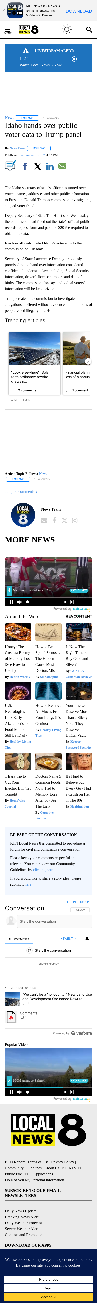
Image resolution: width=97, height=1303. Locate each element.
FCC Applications (39, 1174)
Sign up (84, 901)
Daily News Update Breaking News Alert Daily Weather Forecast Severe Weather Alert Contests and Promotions (24, 1223)
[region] (48, 969)
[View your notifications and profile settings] (87, 939)
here (28, 884)
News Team (18, 148)
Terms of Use (37, 1162)
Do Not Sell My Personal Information (34, 1180)
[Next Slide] (88, 361)
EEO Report (15, 1162)
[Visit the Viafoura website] (81, 1033)
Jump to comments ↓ (21, 491)
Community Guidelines (23, 1168)
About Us (51, 1168)
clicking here (43, 870)
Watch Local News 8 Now (41, 65)
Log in (71, 901)
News (43, 474)
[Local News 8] (35, 29)
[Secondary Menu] (11, 30)
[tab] (19, 939)
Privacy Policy (62, 1162)
